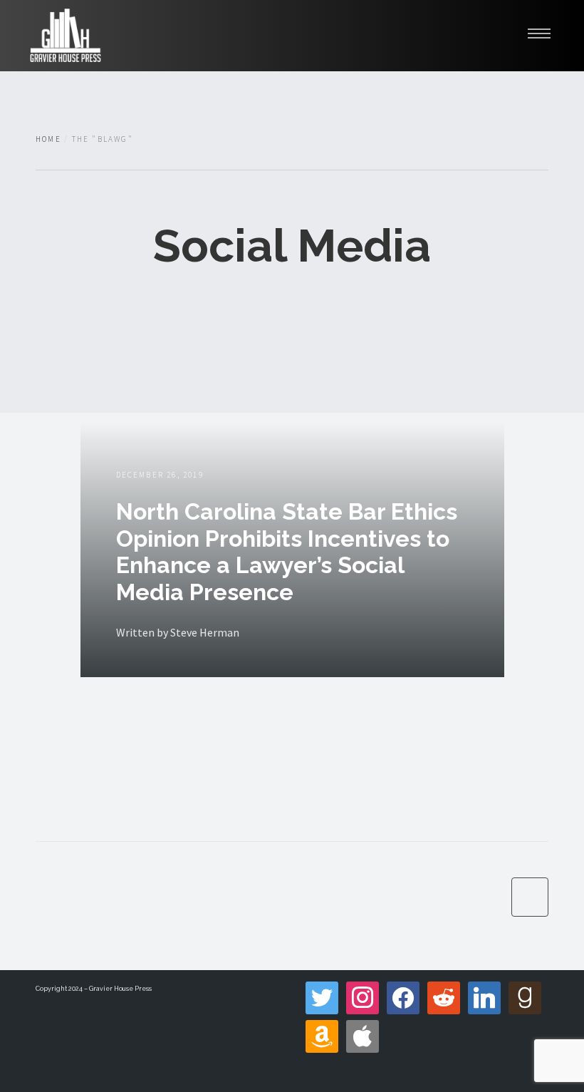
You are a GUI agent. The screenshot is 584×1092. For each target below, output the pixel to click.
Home (48, 139)
